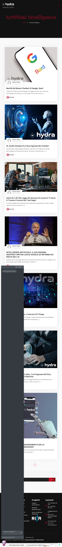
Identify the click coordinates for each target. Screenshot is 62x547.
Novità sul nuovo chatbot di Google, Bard (24, 88)
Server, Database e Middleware (37, 513)
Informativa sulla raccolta (16, 545)
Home (23, 23)
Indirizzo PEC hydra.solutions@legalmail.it (52, 516)
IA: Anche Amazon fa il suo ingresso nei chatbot (27, 145)
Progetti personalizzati (36, 504)
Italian (48, 545)
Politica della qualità (23, 521)
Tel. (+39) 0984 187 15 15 (52, 503)
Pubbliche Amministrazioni (36, 508)
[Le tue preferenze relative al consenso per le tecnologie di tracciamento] (59, 544)
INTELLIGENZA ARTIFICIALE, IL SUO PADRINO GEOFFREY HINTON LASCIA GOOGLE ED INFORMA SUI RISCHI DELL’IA (29, 254)
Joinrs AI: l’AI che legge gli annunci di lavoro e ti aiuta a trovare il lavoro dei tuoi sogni (30, 199)
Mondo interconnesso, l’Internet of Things (25, 314)
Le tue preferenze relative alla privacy (37, 545)
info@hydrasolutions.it (52, 512)
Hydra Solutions (30, 540)
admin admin (16, 82)
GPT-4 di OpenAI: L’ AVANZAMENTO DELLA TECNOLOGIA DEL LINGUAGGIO (25, 445)
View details (10, 97)
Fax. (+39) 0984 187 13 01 (51, 507)
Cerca (9, 474)
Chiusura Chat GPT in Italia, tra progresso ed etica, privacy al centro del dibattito (28, 375)
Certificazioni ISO (29, 537)
